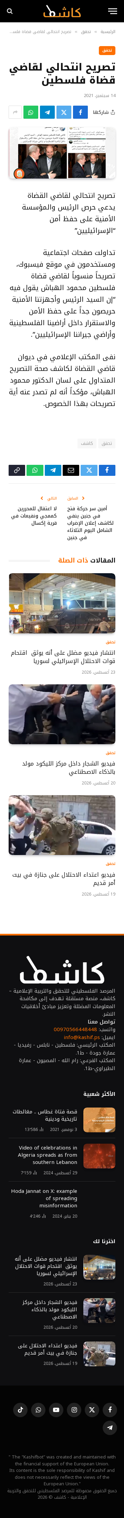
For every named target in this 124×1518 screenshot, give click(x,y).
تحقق (107, 50)
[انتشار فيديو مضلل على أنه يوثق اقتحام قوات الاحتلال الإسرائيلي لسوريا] (62, 603)
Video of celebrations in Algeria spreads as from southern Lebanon (47, 1155)
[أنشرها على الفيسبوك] (80, 112)
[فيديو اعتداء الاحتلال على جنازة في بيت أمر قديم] (62, 825)
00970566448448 (75, 1029)
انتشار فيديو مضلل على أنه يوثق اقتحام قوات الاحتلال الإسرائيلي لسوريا (63, 656)
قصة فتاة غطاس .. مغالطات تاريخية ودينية (45, 1115)
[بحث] (10, 11)
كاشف (87, 443)
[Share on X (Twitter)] (63, 112)
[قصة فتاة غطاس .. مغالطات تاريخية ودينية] (99, 1120)
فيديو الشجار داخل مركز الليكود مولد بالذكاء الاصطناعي (68, 767)
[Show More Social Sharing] (15, 112)
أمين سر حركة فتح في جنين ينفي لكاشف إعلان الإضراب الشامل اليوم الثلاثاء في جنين (90, 523)
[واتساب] (30, 112)
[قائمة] (112, 11)
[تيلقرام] (47, 112)
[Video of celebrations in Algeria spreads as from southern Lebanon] (99, 1156)
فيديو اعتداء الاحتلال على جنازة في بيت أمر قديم (63, 878)
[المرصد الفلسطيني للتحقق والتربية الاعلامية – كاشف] (62, 11)
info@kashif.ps (82, 1037)
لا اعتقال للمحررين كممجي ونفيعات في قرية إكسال (34, 516)
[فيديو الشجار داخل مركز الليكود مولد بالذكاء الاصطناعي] (62, 714)
